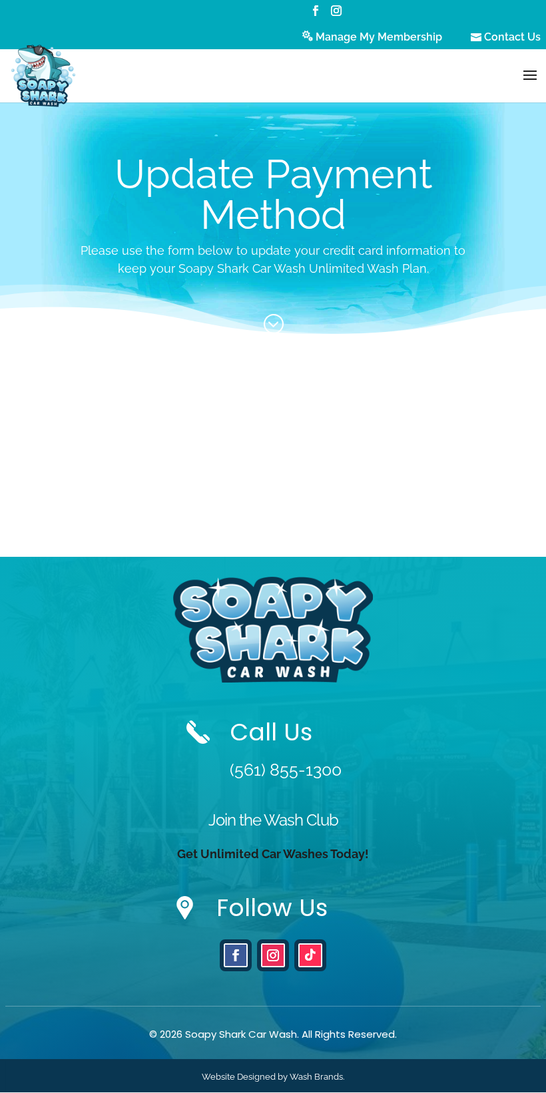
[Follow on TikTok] (310, 955)
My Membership (379, 37)
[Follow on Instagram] (273, 955)
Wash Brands (316, 1077)
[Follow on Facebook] (236, 955)
